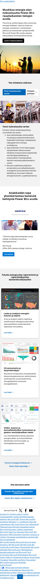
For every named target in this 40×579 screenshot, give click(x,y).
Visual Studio (34, 557)
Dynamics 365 (5, 545)
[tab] (14, 92)
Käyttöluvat (4, 575)
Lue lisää (7, 332)
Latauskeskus (5, 524)
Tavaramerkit (15, 575)
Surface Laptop (16, 514)
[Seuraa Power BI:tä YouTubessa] (31, 510)
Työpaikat (4, 560)
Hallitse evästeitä (33, 572)
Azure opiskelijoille (7, 540)
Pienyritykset (25, 547)
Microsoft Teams (13, 547)
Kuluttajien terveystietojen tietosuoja (15, 570)
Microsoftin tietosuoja (9, 562)
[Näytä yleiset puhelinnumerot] (20, 577)
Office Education (15, 534)
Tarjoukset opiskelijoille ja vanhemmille (22, 537)
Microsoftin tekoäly (8, 542)
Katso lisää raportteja (18, 466)
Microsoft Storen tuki (20, 524)
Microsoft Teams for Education (12, 532)
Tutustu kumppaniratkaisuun (17, 463)
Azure (33, 542)
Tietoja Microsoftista (16, 560)
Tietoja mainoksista (28, 575)
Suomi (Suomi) (6, 565)
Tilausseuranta (6, 527)
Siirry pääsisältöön (7, 1)
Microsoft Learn (14, 550)
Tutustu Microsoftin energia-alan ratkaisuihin (19, 492)
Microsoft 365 (13, 519)
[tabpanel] (20, 141)
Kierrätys (16, 527)
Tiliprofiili (32, 522)
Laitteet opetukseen (25, 529)
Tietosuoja (21, 572)
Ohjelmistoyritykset (21, 557)
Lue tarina (8, 254)
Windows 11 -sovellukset (18, 522)
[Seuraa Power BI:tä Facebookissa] (25, 510)
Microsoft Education (8, 529)
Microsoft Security (23, 542)
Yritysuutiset (30, 560)
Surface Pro (4, 514)
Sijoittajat (22, 562)
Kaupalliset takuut (27, 527)
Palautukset (34, 524)
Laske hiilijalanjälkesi (13, 41)
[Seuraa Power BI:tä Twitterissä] (20, 510)
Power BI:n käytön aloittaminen (18, 498)
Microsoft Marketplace (19, 555)
